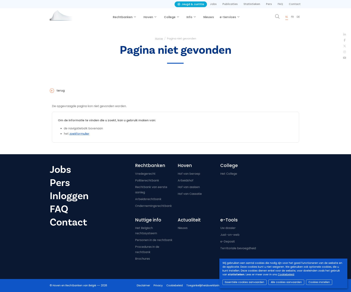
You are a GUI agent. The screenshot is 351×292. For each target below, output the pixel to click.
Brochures (142, 259)
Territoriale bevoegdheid (238, 248)
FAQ (280, 4)
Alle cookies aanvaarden (286, 282)
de (298, 17)
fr (292, 17)
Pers (269, 4)
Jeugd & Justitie (192, 4)
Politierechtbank (147, 180)
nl (286, 17)
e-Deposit (227, 241)
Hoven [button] (149, 17)
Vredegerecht (145, 174)
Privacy (158, 285)
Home (159, 38)
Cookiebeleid (286, 274)
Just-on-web (229, 235)
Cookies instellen (319, 282)
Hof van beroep (189, 174)
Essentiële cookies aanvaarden (244, 282)
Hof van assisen (189, 187)
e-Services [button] (228, 17)
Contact (295, 4)
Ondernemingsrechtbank (153, 206)
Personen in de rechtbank (153, 240)
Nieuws (208, 17)
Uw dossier (228, 228)
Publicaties (230, 4)
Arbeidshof (185, 180)
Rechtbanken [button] (123, 17)
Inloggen (69, 196)
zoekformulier (79, 134)
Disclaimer (143, 285)
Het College (228, 174)
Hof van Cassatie (190, 194)
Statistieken (252, 4)
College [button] (170, 17)
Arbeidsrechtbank (148, 199)
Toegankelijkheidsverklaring (203, 285)
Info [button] (189, 17)
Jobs (213, 4)
